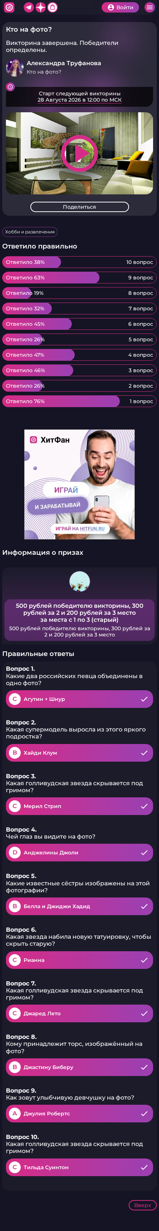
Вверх (142, 1205)
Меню (150, 7)
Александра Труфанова (64, 63)
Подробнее (79, 97)
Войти (124, 7)
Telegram (29, 7)
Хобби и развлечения (30, 231)
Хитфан (9, 7)
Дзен (40, 7)
